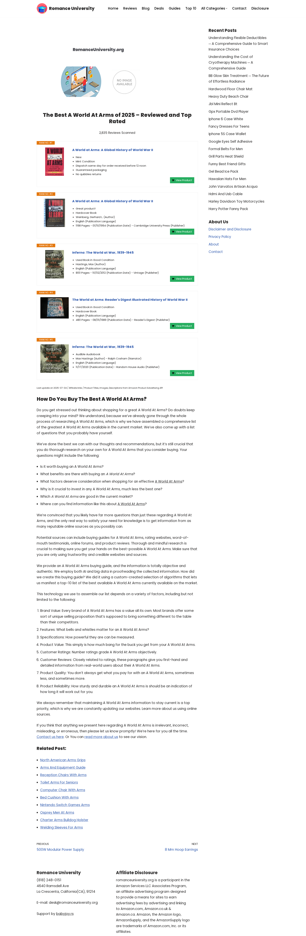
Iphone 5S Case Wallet (227, 134)
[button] (226, 8)
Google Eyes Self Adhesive (230, 141)
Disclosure (260, 8)
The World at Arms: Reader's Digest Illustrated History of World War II (130, 299)
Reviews (130, 8)
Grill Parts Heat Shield (226, 156)
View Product (184, 180)
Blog (145, 8)
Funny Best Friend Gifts (227, 164)
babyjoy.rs (65, 913)
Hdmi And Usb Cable (226, 194)
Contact (239, 8)
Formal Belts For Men (226, 149)
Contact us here (50, 736)
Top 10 (190, 8)
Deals (159, 8)
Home (113, 8)
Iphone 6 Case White (226, 119)
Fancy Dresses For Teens (229, 126)
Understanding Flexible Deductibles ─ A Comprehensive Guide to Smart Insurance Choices (238, 43)
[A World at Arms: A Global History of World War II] (54, 161)
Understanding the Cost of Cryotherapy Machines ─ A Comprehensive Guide (231, 62)
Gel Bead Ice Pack (223, 171)
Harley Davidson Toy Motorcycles (236, 201)
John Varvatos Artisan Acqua (233, 186)
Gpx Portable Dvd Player (229, 111)
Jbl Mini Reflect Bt (223, 104)
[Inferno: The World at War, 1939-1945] (54, 264)
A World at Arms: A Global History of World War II (112, 150)
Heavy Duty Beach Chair (229, 96)
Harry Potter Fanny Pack (228, 208)
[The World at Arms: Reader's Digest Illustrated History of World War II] (54, 307)
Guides (174, 8)
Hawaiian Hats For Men (227, 179)
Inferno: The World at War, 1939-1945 (103, 252)
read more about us (101, 736)
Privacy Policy (220, 236)
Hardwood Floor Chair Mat (231, 89)
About (214, 244)
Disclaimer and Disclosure (230, 229)
